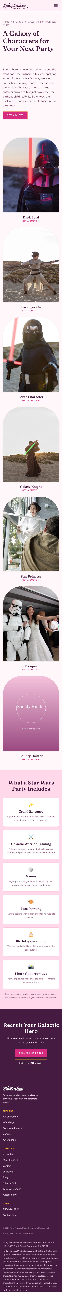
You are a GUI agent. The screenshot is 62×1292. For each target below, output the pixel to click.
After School (9, 1139)
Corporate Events (12, 1128)
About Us (8, 1154)
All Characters (10, 1116)
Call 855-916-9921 (31, 1053)
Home (6, 22)
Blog (5, 1177)
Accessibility (10, 1194)
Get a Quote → (31, 221)
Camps (7, 1134)
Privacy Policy (10, 1183)
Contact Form (10, 1215)
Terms (18, 1233)
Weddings (8, 1122)
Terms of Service (12, 1189)
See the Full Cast (31, 1063)
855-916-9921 (11, 1209)
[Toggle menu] (56, 5)
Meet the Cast (10, 1160)
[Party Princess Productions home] (15, 5)
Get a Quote (15, 115)
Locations (8, 1171)
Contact (7, 1166)
